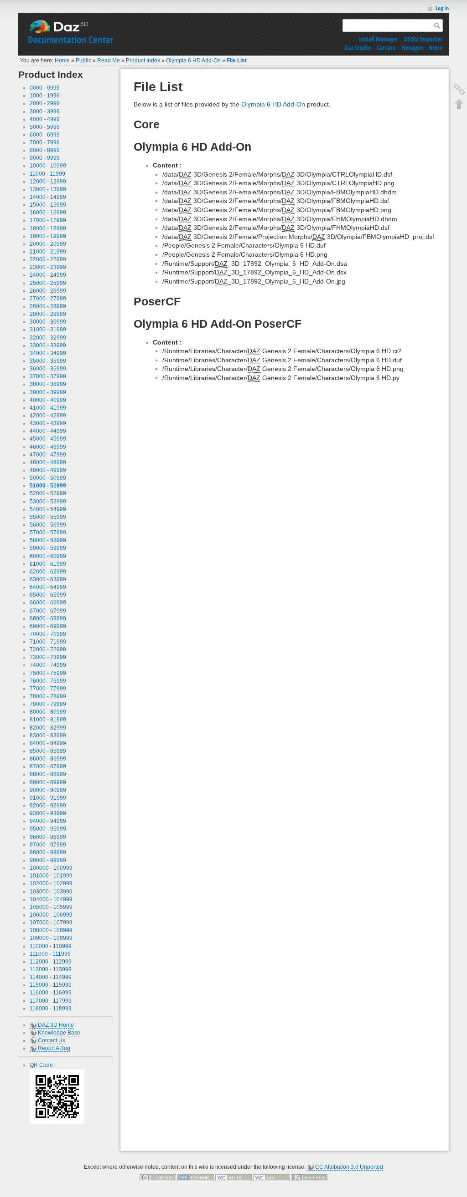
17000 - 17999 (48, 220)
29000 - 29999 (48, 314)
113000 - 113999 (51, 969)
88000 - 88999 (48, 774)
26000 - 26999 (48, 291)
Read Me (108, 60)
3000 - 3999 (45, 111)
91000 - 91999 (48, 798)
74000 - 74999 (48, 665)
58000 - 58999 (48, 540)
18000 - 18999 (48, 228)
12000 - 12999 (48, 181)
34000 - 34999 (48, 353)
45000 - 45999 (48, 439)
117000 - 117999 (51, 1001)
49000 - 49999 (48, 470)
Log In (442, 8)
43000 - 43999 (48, 423)
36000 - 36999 (48, 368)
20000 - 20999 (48, 244)
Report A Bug (54, 1048)
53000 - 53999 (48, 501)
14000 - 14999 (48, 197)
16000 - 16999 (48, 212)
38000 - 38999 (48, 384)
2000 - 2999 (45, 103)
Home (62, 60)
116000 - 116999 (51, 992)
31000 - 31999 (48, 329)
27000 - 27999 (48, 298)
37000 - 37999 (48, 376)
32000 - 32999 (48, 338)
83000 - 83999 (48, 735)
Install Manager (378, 39)
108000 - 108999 (51, 930)
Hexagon (412, 47)
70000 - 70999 (48, 634)
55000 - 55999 (48, 517)
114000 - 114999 (51, 977)
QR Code (41, 1065)
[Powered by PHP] (195, 1177)
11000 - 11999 (47, 174)
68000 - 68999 (48, 618)
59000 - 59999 (48, 548)
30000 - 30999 (48, 322)
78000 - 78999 (48, 696)
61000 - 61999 (48, 564)
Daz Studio (357, 47)
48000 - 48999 (48, 462)
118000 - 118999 (51, 1008)
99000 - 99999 (48, 860)
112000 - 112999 (51, 962)
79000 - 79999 (48, 704)
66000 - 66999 (48, 602)
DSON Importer (423, 39)
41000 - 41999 (48, 408)
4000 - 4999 (45, 119)
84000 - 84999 (48, 743)
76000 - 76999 (48, 681)
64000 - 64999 (48, 587)
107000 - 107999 (51, 922)
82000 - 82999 (48, 728)
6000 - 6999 (45, 135)
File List (237, 60)
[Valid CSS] (271, 1177)
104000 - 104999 (51, 899)
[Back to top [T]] (459, 103)
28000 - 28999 (48, 306)
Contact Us (51, 1040)
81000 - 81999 (48, 719)
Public (83, 60)
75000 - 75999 (48, 673)
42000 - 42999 (48, 415)
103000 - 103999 (51, 891)
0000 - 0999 (45, 88)
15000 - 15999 (48, 205)
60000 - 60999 (48, 556)
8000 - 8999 (45, 150)
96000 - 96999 (48, 837)
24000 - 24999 (48, 275)
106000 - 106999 (51, 915)
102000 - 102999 (51, 883)
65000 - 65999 (48, 595)
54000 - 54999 (48, 509)
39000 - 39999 (48, 392)
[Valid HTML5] (233, 1177)
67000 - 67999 (48, 611)
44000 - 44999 (48, 431)
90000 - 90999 (48, 790)
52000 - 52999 (48, 493)
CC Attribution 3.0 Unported (349, 1167)
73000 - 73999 (48, 657)
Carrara (386, 47)
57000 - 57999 (48, 532)
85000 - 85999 (48, 751)
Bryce (435, 47)
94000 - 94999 (48, 821)
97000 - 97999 (48, 845)
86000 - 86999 (48, 759)
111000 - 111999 (50, 954)
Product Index (143, 60)
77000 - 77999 (48, 688)
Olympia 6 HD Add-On (193, 60)
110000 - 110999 (51, 946)
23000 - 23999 (48, 267)
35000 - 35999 (48, 361)
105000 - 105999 (51, 907)
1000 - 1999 (45, 95)
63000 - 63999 (48, 579)
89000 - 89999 (48, 782)
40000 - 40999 (48, 400)
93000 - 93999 (48, 813)
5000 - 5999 (45, 127)
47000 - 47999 (48, 454)
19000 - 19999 (48, 236)
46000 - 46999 (48, 447)
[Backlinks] (459, 89)
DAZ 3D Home (56, 1025)
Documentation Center (71, 39)
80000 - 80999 (48, 712)
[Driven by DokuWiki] (309, 1177)
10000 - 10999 (48, 165)
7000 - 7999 (45, 142)
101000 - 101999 (51, 875)
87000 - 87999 (48, 766)
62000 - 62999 (48, 571)
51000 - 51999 (48, 485)
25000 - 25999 (48, 283)
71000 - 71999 (48, 642)
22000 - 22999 (48, 259)
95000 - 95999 (48, 829)
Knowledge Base (59, 1033)
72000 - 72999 (48, 649)
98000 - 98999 (48, 852)
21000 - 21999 (48, 252)
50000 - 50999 (48, 478)
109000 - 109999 (51, 938)
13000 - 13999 (48, 189)
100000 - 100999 (51, 868)
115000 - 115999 (51, 985)
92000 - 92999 (48, 805)
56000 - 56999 (48, 525)
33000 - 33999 (48, 345)
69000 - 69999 (48, 626)
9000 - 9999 (45, 158)
